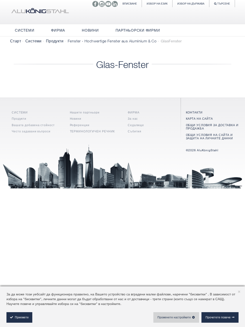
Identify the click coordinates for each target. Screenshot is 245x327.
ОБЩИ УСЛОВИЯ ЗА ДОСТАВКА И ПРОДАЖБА (212, 126)
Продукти (54, 41)
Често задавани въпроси (31, 131)
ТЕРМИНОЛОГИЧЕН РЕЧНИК (92, 131)
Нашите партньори (85, 112)
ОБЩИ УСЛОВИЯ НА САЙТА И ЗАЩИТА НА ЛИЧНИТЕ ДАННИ (209, 136)
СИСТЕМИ (20, 112)
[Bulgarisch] (40, 12)
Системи (33, 41)
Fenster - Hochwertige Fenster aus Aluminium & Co (112, 41)
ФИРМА (133, 112)
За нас (133, 118)
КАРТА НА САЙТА (199, 118)
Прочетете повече (218, 317)
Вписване (129, 3)
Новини (75, 118)
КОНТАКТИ (194, 112)
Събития (134, 131)
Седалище (136, 125)
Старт (15, 41)
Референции (79, 125)
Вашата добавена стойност (33, 125)
